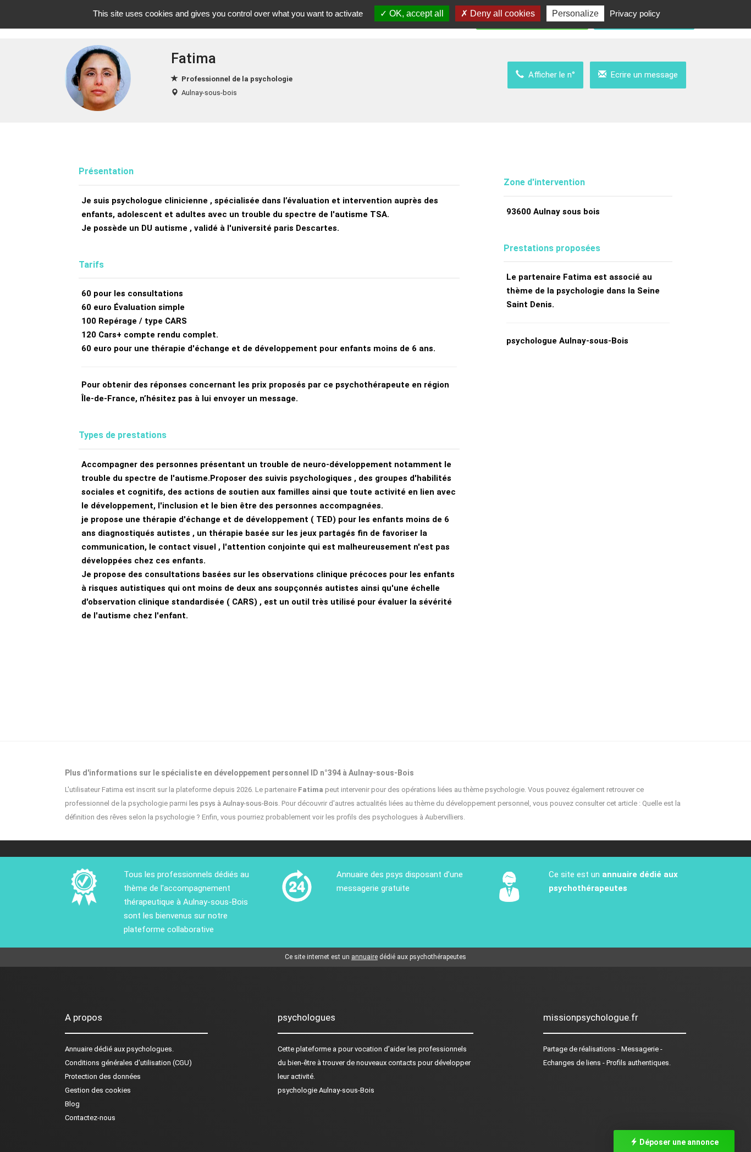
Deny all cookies (501, 13)
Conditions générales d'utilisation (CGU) (128, 1063)
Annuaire (78, 1049)
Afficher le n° (549, 75)
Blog (72, 1104)
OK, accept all (415, 13)
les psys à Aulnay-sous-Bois (233, 803)
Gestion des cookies (98, 1090)
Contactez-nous (90, 1118)
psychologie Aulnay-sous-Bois (326, 1090)
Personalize (575, 13)
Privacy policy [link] (635, 13)
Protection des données (103, 1076)
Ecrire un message (642, 75)
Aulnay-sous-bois (209, 92)
